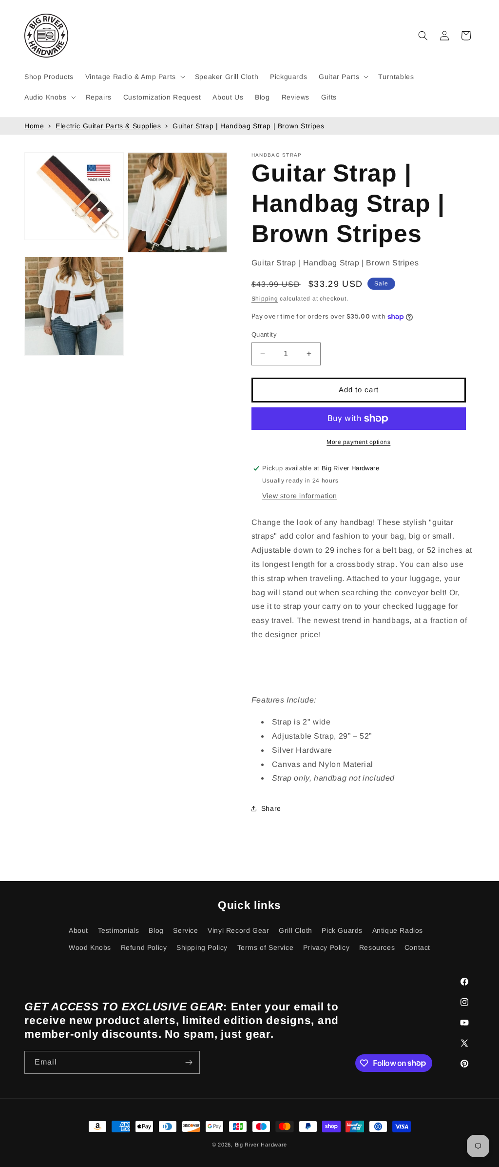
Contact (417, 947)
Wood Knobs (90, 947)
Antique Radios (397, 930)
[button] (134, 76)
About (78, 930)
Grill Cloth (295, 930)
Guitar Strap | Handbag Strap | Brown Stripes (248, 126)
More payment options (358, 442)
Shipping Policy (202, 947)
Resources (377, 947)
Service (185, 930)
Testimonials (118, 930)
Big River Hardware (261, 1144)
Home (34, 126)
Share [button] (271, 808)
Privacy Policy (326, 947)
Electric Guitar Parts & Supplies (108, 126)
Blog (156, 930)
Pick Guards (342, 930)
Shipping (264, 298)
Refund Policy (144, 947)
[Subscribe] (188, 1062)
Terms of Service (265, 947)
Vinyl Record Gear (238, 930)
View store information (299, 496)
